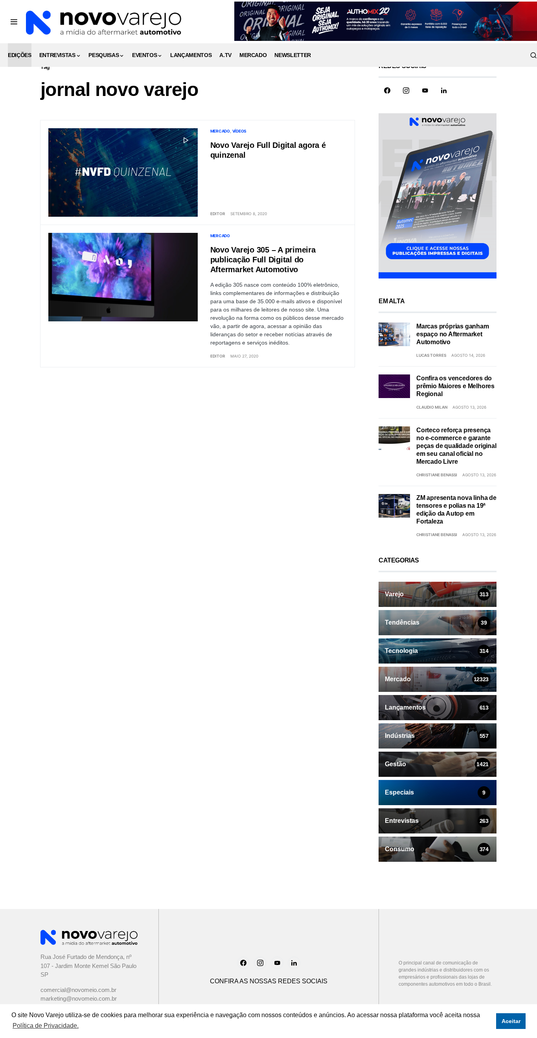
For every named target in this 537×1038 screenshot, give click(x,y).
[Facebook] (387, 90)
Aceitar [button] (511, 1021)
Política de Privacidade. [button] (46, 1025)
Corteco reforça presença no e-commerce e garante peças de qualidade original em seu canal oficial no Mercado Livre (456, 446)
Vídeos (239, 131)
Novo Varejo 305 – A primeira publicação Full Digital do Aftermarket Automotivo (263, 259)
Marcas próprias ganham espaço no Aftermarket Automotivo (452, 334)
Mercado (220, 131)
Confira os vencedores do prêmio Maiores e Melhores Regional (455, 386)
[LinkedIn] (443, 90)
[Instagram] (406, 90)
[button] (14, 21)
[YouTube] (425, 90)
